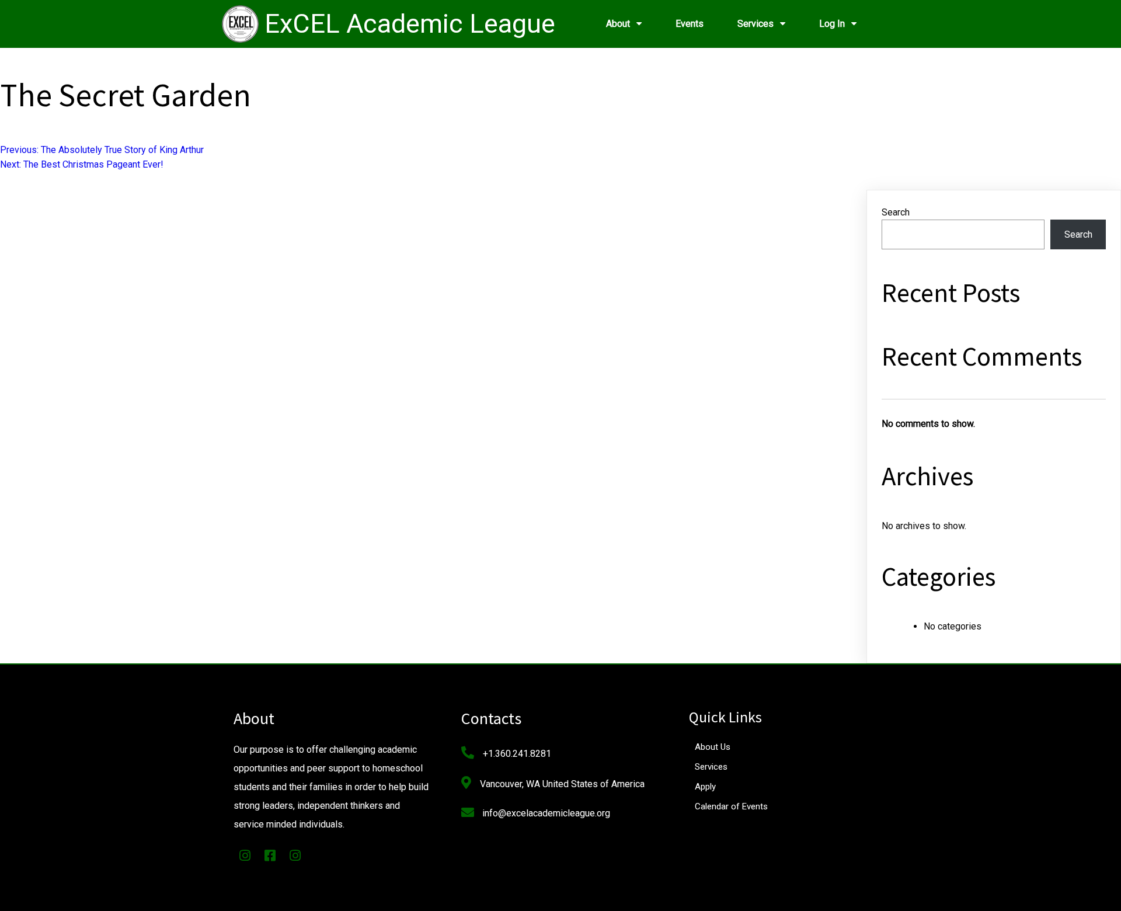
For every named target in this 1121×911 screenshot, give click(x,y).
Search (896, 212)
